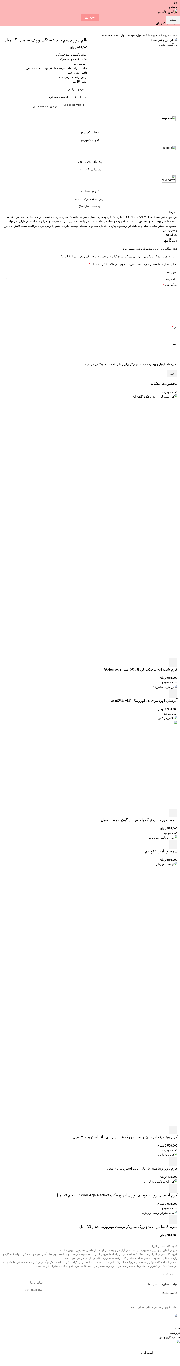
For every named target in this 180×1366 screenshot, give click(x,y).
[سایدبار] (175, 1321)
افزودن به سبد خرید (58, 97)
